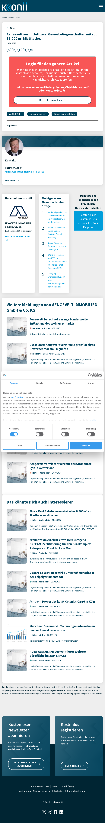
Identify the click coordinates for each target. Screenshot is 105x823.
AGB (47, 786)
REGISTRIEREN (73, 765)
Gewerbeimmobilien (64, 113)
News (11, 17)
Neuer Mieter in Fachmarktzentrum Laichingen (56, 246)
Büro (18, 17)
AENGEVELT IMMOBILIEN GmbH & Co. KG (24, 171)
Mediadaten (24, 791)
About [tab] (91, 383)
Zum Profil (10, 180)
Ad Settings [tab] (65, 383)
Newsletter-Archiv (42, 791)
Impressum (12, 125)
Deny (19, 445)
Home (4, 17)
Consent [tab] (14, 383)
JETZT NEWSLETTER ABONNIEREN (25, 764)
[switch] (39, 434)
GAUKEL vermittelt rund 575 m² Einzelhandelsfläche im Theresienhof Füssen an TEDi (57, 261)
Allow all (86, 445)
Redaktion (59, 791)
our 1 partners (18, 397)
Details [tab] (39, 383)
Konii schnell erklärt (76, 791)
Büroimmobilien (38, 113)
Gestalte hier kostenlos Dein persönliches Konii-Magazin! (88, 221)
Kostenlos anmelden (50, 100)
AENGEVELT (15, 113)
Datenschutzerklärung (62, 786)
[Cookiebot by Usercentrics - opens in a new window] (90, 375)
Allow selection (52, 445)
